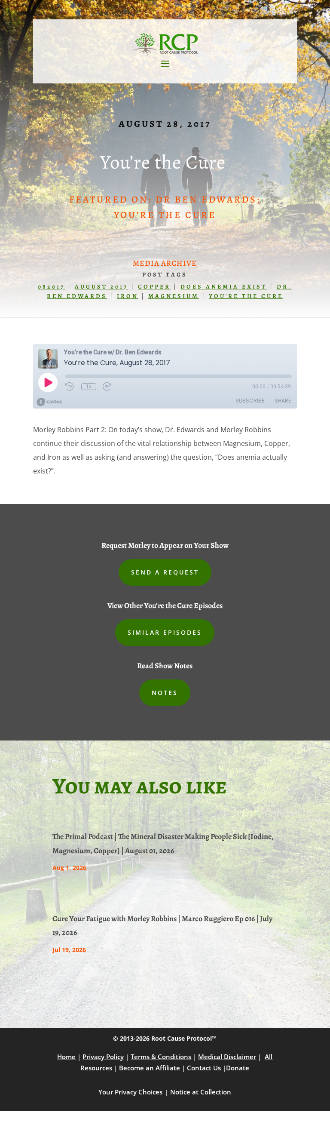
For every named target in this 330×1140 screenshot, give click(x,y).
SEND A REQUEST (165, 572)
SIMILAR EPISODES (165, 632)
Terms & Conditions (161, 1056)
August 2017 (101, 287)
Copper (154, 287)
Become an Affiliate (149, 1067)
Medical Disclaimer (227, 1056)
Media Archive (165, 263)
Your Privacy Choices (130, 1092)
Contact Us (204, 1067)
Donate (237, 1067)
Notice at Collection (200, 1092)
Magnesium (173, 296)
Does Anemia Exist (223, 287)
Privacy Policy (103, 1056)
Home (66, 1056)
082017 (51, 287)
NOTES (165, 692)
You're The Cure (246, 296)
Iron (127, 296)
